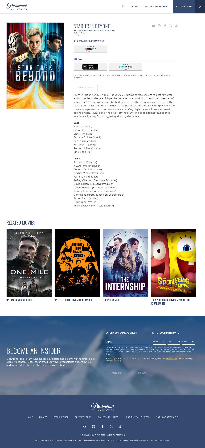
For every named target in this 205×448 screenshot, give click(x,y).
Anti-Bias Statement (167, 417)
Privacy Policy (115, 361)
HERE (167, 441)
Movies (135, 6)
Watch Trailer (85, 88)
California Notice (108, 417)
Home (30, 417)
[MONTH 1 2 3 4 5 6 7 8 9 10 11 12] (158, 342)
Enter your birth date (165, 333)
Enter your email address (121, 333)
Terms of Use (171, 359)
